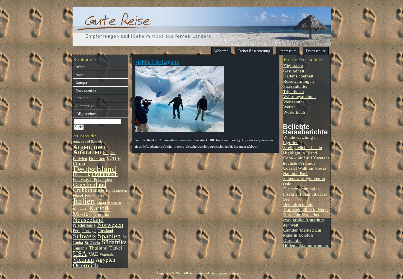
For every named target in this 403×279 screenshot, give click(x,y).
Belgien (109, 153)
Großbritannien (90, 190)
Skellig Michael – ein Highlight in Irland (302, 150)
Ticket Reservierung (254, 51)
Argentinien (89, 147)
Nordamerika (86, 90)
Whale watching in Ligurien (300, 140)
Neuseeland (88, 219)
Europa (81, 82)
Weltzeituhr (293, 101)
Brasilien (97, 158)
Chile (114, 157)
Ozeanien (83, 98)
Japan (101, 202)
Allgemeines (86, 113)
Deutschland (94, 169)
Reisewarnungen (298, 81)
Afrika (81, 67)
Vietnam (83, 259)
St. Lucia (92, 243)
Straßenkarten (296, 86)
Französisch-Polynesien (92, 179)
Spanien (109, 236)
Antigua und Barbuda (87, 141)
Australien (87, 152)
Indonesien (118, 190)
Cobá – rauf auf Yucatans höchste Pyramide (306, 160)
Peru (77, 231)
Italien (84, 201)
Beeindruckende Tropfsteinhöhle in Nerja (305, 207)
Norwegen (110, 224)
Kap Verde (80, 209)
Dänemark (81, 174)
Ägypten (105, 260)
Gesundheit (293, 70)
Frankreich (105, 174)
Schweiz (84, 236)
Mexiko (82, 214)
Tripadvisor (293, 91)
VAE (93, 254)
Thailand (98, 248)
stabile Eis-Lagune (157, 62)
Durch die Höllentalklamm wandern (306, 243)
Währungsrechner (299, 96)
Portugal (89, 231)
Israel (101, 196)
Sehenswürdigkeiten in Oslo (304, 181)
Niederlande (84, 225)
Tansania (80, 248)
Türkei (115, 247)
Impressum (287, 51)
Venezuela (107, 254)
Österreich (85, 265)
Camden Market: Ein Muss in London (302, 232)
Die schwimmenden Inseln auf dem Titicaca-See (305, 194)
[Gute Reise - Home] (202, 44)
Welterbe (221, 51)
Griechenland (90, 184)
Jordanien (114, 202)
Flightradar (293, 65)
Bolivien (80, 158)
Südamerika (85, 106)
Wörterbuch (294, 112)
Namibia (101, 214)
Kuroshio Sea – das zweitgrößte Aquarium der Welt (303, 219)
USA (80, 253)
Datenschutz (316, 51)
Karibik (99, 208)
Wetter (289, 106)
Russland (105, 231)
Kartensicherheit (298, 75)
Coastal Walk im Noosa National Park (304, 171)
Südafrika (114, 242)
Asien (80, 74)
